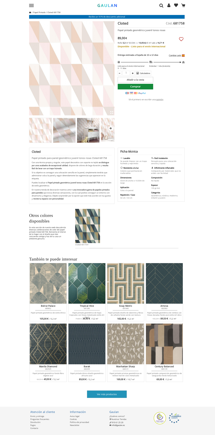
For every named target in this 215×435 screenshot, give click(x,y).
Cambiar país (175, 55)
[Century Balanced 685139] (164, 344)
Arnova (164, 305)
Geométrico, (156, 195)
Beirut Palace (48, 305)
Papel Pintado (39, 12)
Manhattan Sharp (125, 366)
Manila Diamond (48, 366)
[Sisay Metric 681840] (125, 283)
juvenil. (162, 198)
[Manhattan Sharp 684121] (125, 344)
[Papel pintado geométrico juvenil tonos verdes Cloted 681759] (98, 226)
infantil (154, 198)
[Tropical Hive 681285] (86, 283)
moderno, (174, 195)
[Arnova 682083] (164, 283)
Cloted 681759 (81, 244)
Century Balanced (164, 366)
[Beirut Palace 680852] (48, 283)
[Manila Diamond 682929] (48, 344)
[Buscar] (161, 5)
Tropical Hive (87, 305)
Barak (87, 366)
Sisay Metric (125, 305)
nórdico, (166, 195)
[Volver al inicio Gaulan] (30, 12)
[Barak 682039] (86, 344)
